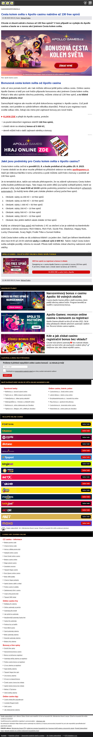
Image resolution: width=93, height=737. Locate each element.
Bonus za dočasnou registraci (13, 655)
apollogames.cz (80, 169)
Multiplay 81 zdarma (10, 604)
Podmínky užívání (14, 735)
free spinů (26, 225)
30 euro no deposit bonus (12, 679)
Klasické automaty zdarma (12, 638)
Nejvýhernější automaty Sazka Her (15, 617)
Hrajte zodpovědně (6, 716)
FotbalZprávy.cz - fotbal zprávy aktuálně (17, 398)
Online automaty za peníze (12, 607)
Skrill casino (8, 706)
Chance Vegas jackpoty (11, 580)
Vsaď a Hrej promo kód (11, 594)
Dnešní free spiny (9, 648)
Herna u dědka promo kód (12, 549)
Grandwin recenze (10, 566)
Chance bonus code (10, 546)
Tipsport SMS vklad (10, 597)
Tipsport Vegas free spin (11, 672)
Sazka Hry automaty (10, 621)
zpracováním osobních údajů (24, 371)
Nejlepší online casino (11, 553)
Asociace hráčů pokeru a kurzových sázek (61, 728)
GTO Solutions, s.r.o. (71, 735)
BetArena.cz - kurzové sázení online (16, 391)
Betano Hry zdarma (10, 641)
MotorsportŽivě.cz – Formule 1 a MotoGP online (19, 402)
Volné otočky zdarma (10, 693)
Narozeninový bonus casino (12, 652)
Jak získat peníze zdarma (12, 710)
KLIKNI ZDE (9, 116)
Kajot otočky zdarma (10, 669)
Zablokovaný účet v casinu (12, 590)
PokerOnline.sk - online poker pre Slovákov (63, 409)
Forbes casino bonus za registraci (14, 662)
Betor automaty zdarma (11, 635)
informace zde (40, 721)
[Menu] (90, 3)
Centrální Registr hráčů (11, 703)
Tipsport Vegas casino (11, 570)
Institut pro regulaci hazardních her (37, 728)
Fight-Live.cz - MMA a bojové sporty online (18, 395)
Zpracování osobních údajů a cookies (32, 735)
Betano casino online (10, 559)
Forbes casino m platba (11, 587)
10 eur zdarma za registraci (12, 665)
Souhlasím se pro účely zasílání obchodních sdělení (31, 371)
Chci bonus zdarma (10, 676)
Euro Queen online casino (12, 573)
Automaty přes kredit (10, 611)
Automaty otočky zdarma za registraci (15, 658)
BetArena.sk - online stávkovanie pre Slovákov (19, 405)
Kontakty (3, 735)
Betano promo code (10, 542)
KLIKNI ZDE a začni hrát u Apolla (61, 272)
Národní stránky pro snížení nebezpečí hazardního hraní (22, 731)
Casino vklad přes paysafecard (13, 699)
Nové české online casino (12, 556)
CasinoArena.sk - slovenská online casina (63, 405)
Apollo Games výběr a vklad (12, 583)
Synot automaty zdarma (11, 631)
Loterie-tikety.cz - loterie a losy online (61, 395)
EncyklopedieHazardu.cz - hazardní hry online (64, 398)
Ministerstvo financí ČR (19, 728)
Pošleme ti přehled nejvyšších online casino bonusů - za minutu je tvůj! (33, 363)
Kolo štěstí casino (9, 628)
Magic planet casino (10, 563)
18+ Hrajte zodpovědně (53, 735)
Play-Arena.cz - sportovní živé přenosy (61, 402)
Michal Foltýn (26, 18)
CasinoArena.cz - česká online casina (61, 391)
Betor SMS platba (9, 577)
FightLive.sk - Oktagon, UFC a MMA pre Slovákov (20, 409)
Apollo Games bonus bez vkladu (14, 686)
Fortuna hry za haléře (10, 624)
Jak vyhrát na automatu (11, 614)
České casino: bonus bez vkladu (14, 682)
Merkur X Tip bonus (10, 689)
